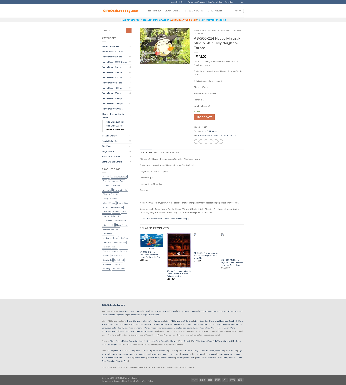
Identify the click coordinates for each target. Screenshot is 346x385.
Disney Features (173, 11)
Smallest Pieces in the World (211, 341)
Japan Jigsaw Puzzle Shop (175, 218)
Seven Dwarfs (116, 255)
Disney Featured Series (112, 51)
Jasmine (116, 212)
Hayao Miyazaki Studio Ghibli (113, 116)
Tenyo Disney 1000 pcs (112, 98)
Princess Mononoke (110, 251)
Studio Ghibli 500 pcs (114, 130)
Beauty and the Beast (116, 181)
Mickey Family (108, 225)
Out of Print (107, 242)
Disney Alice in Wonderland (153, 321)
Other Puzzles (215, 11)
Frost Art (142, 341)
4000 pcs (202, 311)
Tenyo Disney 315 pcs (112, 77)
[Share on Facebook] (196, 141)
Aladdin (106, 177)
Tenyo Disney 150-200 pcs (114, 62)
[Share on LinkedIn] (220, 141)
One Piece (107, 146)
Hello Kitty (107, 212)
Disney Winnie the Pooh (144, 331)
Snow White (107, 260)
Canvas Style (133, 341)
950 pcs (180, 311)
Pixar (114, 247)
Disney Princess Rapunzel (183, 328)
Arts (104, 181)
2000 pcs (194, 311)
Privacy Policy (147, 381)
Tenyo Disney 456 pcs (112, 82)
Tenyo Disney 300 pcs (112, 72)
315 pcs (159, 311)
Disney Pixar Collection (190, 324)
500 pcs (173, 311)
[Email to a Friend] (206, 141)
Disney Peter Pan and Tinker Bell (168, 324)
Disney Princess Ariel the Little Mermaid (215, 324)
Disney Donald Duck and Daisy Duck (223, 321)
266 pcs (146, 311)
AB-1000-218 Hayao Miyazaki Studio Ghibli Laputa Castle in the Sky (150, 254)
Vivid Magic (112, 344)
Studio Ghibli (119, 260)
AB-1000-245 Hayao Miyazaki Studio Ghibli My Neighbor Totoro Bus (232, 262)
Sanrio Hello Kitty (110, 141)
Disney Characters (194, 11)
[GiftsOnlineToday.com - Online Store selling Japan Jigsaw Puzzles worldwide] (121, 11)
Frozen (105, 207)
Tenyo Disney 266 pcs (112, 67)
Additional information (166, 152)
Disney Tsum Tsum (126, 331)
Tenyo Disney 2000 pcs (112, 103)
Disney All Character (111, 194)
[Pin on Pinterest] (211, 141)
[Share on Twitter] (201, 141)
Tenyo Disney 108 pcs (112, 56)
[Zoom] (143, 60)
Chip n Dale (116, 185)
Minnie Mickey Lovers (111, 229)
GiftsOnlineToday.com (151, 218)
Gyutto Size (165, 341)
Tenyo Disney (154, 11)
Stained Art (227, 341)
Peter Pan (106, 247)
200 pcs (139, 311)
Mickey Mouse (121, 225)
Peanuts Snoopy (109, 135)
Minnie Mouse (108, 234)
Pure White (196, 341)
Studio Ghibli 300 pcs (114, 126)
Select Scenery (189, 358)
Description (146, 152)
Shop (183, 2)
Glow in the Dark (153, 341)
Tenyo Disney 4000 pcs (112, 108)
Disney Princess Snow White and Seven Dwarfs (211, 328)
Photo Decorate (185, 341)
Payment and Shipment (196, 2)
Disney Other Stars (110, 199)
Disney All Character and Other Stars (179, 321)
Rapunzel (123, 251)
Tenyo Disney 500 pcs (112, 88)
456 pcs (166, 311)
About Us (174, 2)
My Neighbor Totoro (110, 238)
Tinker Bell (107, 264)
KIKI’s (148, 354)
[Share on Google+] (216, 141)
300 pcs (153, 311)
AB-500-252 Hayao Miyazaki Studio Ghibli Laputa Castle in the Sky (206, 255)
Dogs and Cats (109, 151)
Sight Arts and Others (112, 161)
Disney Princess (109, 203)
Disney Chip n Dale (201, 321)
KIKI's (124, 212)
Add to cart (204, 117)
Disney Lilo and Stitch (121, 324)
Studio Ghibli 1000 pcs (114, 122)
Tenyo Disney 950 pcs (112, 93)
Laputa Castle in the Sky (111, 216)
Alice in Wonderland (119, 177)
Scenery (106, 255)
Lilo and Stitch (108, 220)
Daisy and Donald (120, 190)
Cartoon (106, 185)
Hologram (174, 341)
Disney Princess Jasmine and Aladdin (158, 328)
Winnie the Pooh (118, 269)
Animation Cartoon (111, 156)
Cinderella (107, 190)
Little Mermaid (120, 220)
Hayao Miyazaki (117, 207)
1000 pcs (187, 311)
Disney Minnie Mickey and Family (142, 324)
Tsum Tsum (118, 264)
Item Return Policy (215, 2)
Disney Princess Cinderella (133, 328)
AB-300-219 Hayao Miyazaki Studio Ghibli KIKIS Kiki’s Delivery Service (179, 273)
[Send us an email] (236, 2)
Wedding (106, 269)
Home (196, 30)
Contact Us (229, 2)
